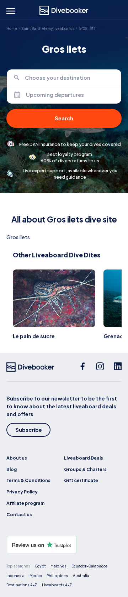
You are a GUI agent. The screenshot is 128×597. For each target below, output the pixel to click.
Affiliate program (25, 503)
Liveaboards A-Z (57, 584)
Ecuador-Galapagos (89, 566)
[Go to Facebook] (83, 367)
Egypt (40, 566)
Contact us (19, 514)
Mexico (36, 575)
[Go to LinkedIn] (118, 367)
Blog (11, 469)
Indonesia (15, 575)
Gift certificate (81, 480)
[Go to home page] (64, 10)
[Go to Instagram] (100, 367)
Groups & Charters (85, 469)
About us (16, 458)
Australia (81, 575)
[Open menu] (10, 11)
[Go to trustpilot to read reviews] (64, 544)
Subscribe (28, 429)
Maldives (58, 566)
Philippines (57, 575)
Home (11, 28)
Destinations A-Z (21, 584)
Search (64, 118)
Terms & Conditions (28, 480)
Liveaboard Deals (83, 458)
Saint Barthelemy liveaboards (47, 28)
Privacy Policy (22, 491)
